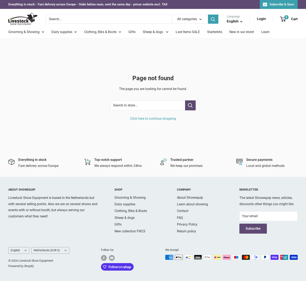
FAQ (180, 218)
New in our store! (241, 32)
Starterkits (214, 32)
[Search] (213, 19)
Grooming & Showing (24, 32)
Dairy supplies (61, 32)
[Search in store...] (190, 105)
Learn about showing (192, 204)
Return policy (186, 231)
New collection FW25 (129, 231)
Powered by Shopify (21, 266)
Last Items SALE (188, 32)
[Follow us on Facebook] (104, 258)
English (15, 250)
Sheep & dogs (153, 32)
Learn (265, 32)
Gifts (132, 32)
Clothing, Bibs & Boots (100, 32)
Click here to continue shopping (153, 119)
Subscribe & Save (282, 4)
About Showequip (190, 198)
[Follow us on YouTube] (112, 258)
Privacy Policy (187, 224)
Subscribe (253, 228)
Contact (182, 211)
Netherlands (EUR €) (47, 250)
